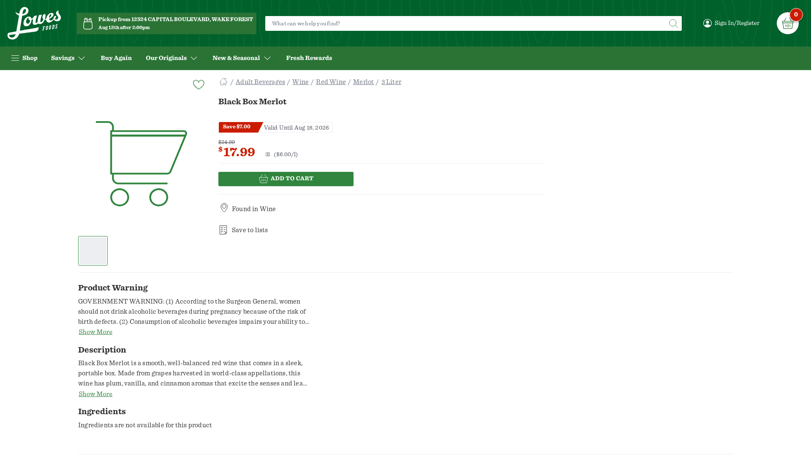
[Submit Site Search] (673, 23)
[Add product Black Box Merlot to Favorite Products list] (198, 84)
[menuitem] (116, 58)
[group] (141, 164)
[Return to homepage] (34, 23)
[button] (93, 251)
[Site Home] (223, 82)
